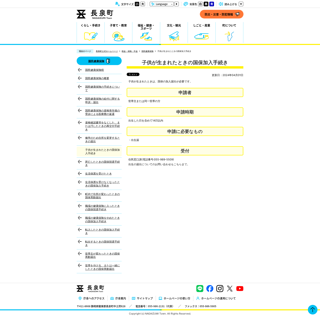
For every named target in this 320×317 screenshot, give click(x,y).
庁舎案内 (120, 298)
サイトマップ (145, 298)
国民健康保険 (148, 51)
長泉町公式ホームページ (107, 51)
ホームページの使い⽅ (177, 298)
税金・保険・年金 (130, 51)
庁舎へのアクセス (93, 298)
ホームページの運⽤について (218, 298)
